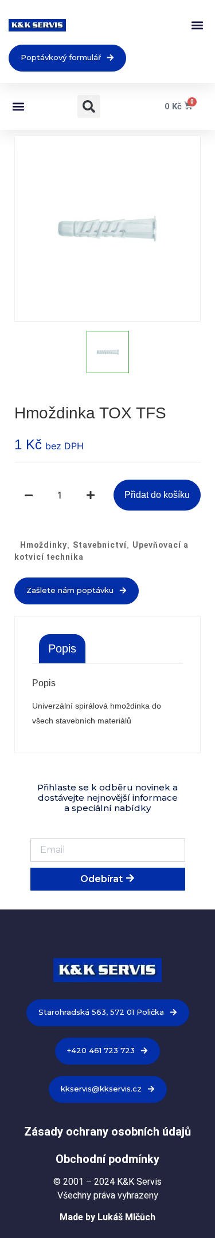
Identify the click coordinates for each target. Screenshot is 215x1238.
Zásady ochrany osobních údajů (107, 1131)
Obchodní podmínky (107, 1159)
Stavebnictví (100, 544)
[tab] (62, 648)
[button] (196, 25)
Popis (62, 648)
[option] (107, 229)
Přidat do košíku (157, 495)
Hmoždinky (43, 544)
